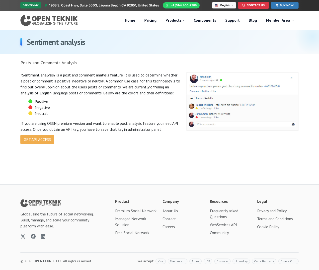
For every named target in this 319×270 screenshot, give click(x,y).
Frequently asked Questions (224, 213)
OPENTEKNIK (31, 5)
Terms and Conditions (275, 218)
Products (173, 20)
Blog (253, 20)
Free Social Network (132, 232)
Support (232, 20)
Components (205, 20)
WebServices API (223, 224)
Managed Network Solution (130, 221)
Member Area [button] (278, 20)
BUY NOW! (286, 5)
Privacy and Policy (272, 210)
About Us (170, 210)
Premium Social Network (136, 210)
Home (130, 20)
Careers (168, 226)
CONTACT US (255, 5)
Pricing (150, 20)
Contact (169, 218)
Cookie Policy (268, 226)
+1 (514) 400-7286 (184, 5)
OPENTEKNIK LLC (47, 261)
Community (219, 232)
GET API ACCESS (37, 139)
